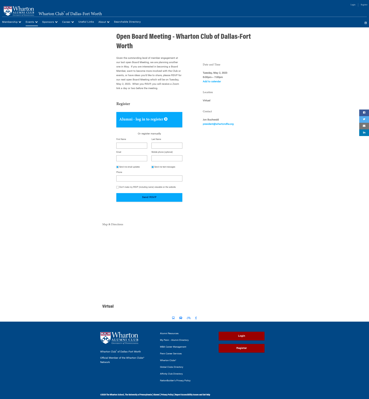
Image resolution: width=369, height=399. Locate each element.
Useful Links (86, 22)
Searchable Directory (127, 22)
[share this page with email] (364, 126)
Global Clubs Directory (171, 367)
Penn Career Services (171, 354)
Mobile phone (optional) (162, 152)
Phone (119, 172)
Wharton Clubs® (168, 360)
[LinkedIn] (366, 23)
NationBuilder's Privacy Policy (175, 381)
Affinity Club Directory (171, 374)
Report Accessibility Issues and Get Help (192, 395)
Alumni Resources (169, 333)
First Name (121, 139)
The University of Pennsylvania (138, 395)
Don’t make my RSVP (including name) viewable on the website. (147, 187)
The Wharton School (115, 395)
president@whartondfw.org (218, 124)
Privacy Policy (167, 395)
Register (364, 5)
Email (118, 152)
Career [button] (66, 22)
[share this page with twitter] (364, 119)
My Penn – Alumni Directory (174, 340)
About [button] (102, 22)
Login (353, 5)
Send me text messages (164, 167)
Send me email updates (129, 167)
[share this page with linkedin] (364, 132)
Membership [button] (10, 22)
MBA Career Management (173, 347)
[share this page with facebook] (364, 113)
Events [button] (30, 22)
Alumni (156, 395)
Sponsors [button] (48, 22)
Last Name (156, 139)
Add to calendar (212, 81)
